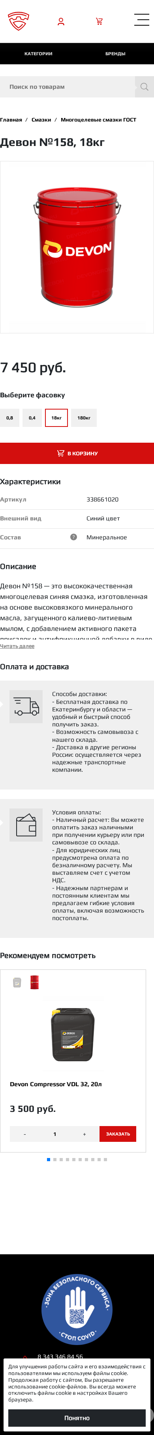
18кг (56, 418)
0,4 (32, 418)
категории (38, 53)
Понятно (77, 1418)
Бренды (115, 53)
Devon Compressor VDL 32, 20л (56, 1084)
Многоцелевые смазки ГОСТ (98, 119)
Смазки (41, 119)
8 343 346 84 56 (60, 1356)
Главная (11, 119)
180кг (83, 418)
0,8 (9, 418)
